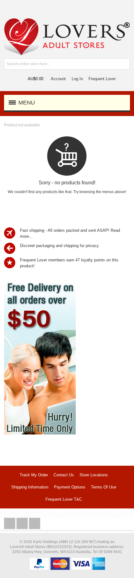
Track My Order (34, 475)
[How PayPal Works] (67, 560)
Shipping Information (29, 487)
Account (58, 78)
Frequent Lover (102, 78)
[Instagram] (23, 523)
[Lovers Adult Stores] (67, 21)
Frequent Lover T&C (63, 499)
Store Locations (93, 475)
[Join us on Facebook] (10, 523)
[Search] (124, 64)
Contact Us (64, 475)
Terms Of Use (103, 487)
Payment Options (69, 487)
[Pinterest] (34, 523)
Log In (77, 78)
